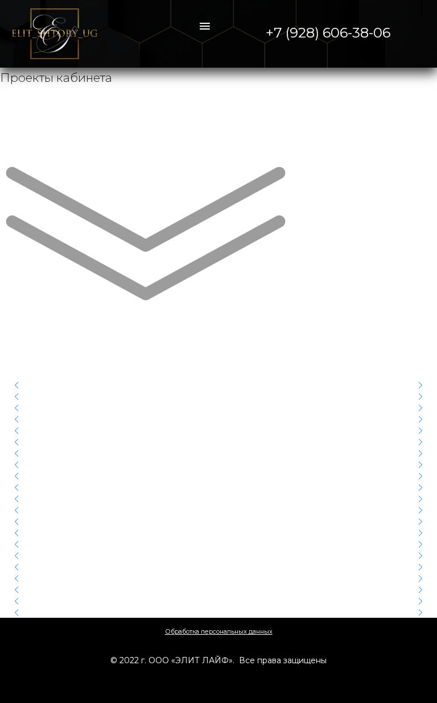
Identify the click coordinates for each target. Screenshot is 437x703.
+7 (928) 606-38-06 (328, 32)
